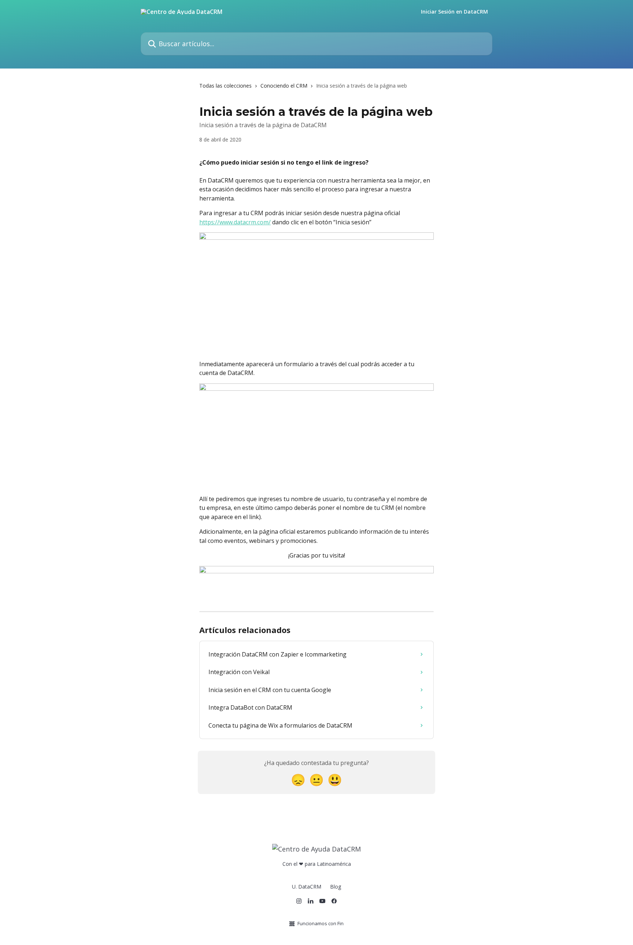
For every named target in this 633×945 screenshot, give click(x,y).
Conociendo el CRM (283, 85)
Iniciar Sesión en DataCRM (454, 11)
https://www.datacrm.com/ (235, 222)
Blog (335, 886)
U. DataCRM (306, 886)
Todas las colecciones (225, 85)
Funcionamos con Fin (320, 923)
